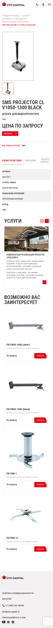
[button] (22, 288)
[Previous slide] (42, 221)
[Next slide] (47, 221)
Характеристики (11, 160)
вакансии (6, 599)
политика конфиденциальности (17, 593)
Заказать (8, 133)
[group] (26, 256)
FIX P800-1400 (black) (18, 409)
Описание (30, 160)
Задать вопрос (45, 160)
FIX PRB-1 (11, 473)
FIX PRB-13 (12, 537)
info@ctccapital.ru (10, 611)
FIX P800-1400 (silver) (18, 344)
